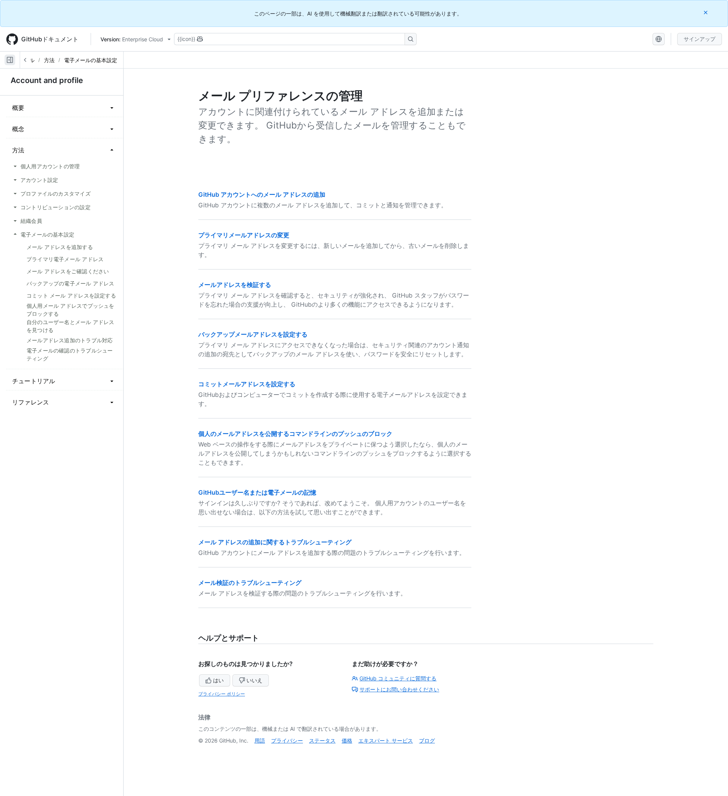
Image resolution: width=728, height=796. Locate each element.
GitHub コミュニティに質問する (397, 678)
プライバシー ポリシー (221, 694)
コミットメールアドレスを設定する (246, 384)
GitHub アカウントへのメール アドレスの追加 (261, 194)
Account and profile (47, 80)
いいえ (254, 680)
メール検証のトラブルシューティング (249, 582)
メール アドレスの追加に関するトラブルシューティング (274, 542)
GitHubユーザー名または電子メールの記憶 (257, 492)
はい (218, 680)
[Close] (706, 12)
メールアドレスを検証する (234, 284)
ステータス (322, 740)
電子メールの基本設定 (90, 60)
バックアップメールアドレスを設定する (253, 334)
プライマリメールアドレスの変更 (243, 235)
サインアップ (699, 39)
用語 (259, 740)
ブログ (427, 740)
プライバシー (287, 740)
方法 (49, 60)
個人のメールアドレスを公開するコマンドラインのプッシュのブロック (295, 433)
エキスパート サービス (385, 740)
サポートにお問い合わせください (399, 689)
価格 (347, 740)
